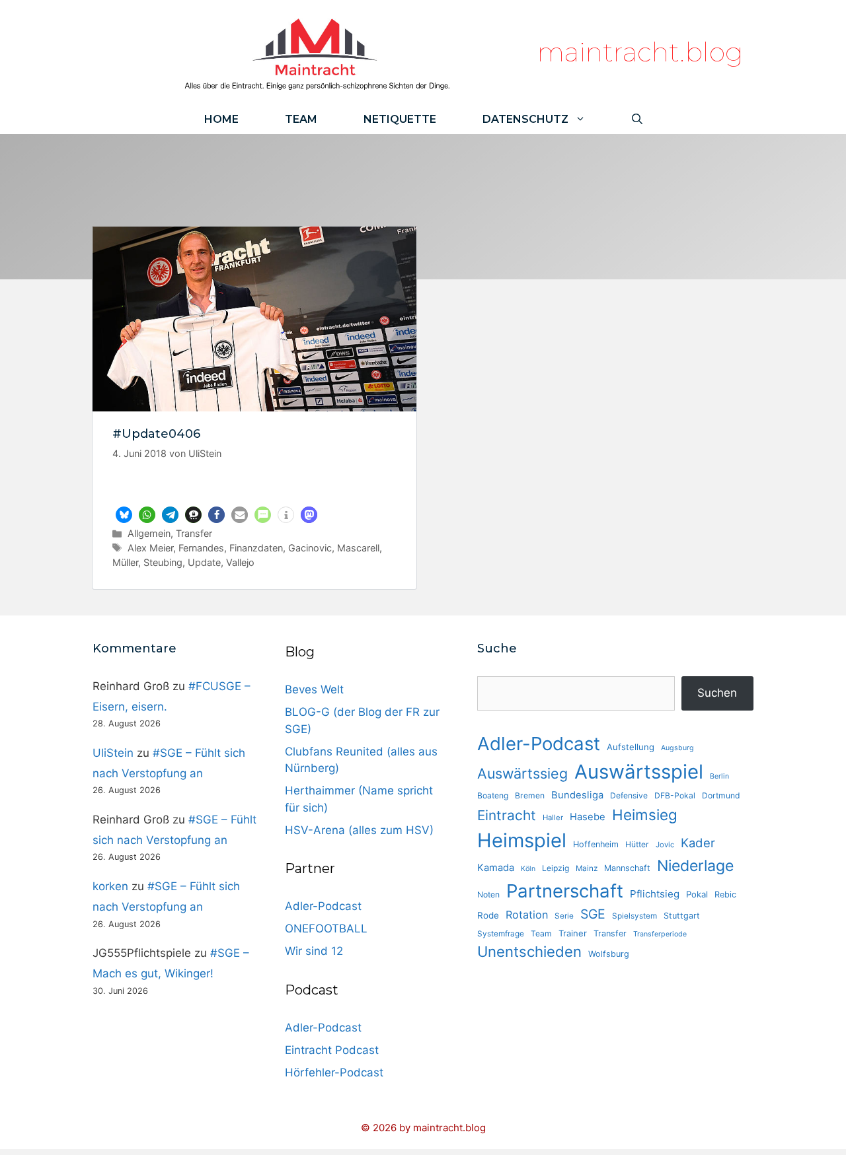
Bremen (530, 795)
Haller (553, 817)
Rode (488, 915)
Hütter (637, 844)
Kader (698, 842)
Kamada (495, 868)
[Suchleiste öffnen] (637, 119)
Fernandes (201, 547)
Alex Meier (150, 547)
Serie (564, 916)
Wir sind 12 (314, 951)
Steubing (162, 562)
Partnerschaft (564, 891)
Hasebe (587, 817)
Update (204, 562)
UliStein (113, 752)
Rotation (527, 914)
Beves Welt (314, 689)
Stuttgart (682, 916)
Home (221, 119)
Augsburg (677, 748)
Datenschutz (525, 119)
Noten (488, 894)
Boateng (492, 795)
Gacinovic (310, 547)
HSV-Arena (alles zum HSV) (359, 830)
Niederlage (695, 866)
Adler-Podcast (323, 906)
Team (301, 119)
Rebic (725, 894)
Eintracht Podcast (332, 1050)
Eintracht (506, 815)
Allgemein (149, 533)
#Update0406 (156, 434)
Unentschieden (529, 951)
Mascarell (358, 547)
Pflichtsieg (654, 894)
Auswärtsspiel (638, 771)
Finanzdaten (256, 547)
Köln (528, 868)
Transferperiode (660, 934)
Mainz (586, 868)
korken (110, 886)
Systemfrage (500, 933)
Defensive (629, 795)
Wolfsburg (608, 954)
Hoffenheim (596, 844)
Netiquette (400, 119)
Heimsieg (644, 814)
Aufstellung (630, 747)
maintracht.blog (640, 52)
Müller (125, 562)
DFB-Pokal (674, 795)
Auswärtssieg (522, 773)
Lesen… (255, 487)
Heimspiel (521, 840)
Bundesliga (577, 795)
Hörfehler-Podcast (334, 1072)
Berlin (719, 776)
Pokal (697, 894)
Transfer (194, 533)
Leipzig (555, 868)
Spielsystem (634, 916)
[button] (124, 515)
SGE (592, 914)
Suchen (717, 692)
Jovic (665, 844)
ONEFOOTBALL (326, 928)
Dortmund (721, 795)
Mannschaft (627, 868)
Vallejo (240, 562)
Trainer (572, 933)
